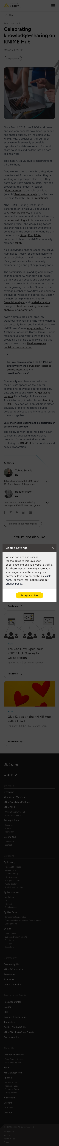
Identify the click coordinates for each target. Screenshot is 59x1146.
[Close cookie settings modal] (53, 548)
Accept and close (29, 595)
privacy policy (14, 583)
